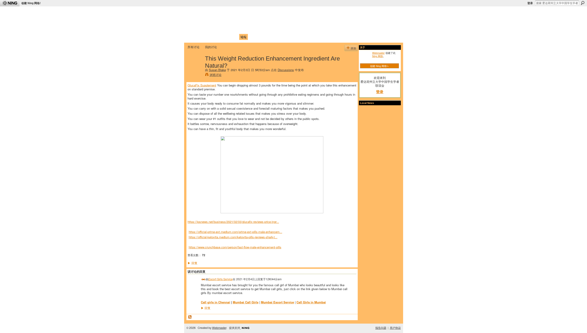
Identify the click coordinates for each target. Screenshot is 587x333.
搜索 (582, 3)
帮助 (262, 37)
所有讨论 (193, 47)
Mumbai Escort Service (277, 302)
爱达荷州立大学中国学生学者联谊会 (248, 12)
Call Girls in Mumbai (311, 302)
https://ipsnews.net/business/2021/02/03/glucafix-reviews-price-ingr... (233, 221)
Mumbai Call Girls (245, 302)
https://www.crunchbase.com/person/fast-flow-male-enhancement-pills (235, 247)
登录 (530, 3)
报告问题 (380, 328)
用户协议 (395, 328)
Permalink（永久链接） (203, 279)
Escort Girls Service (220, 279)
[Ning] (9, 3)
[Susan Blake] (195, 68)
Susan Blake (217, 70)
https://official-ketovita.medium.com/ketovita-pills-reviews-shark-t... (233, 237)
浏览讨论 (216, 74)
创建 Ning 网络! (31, 3)
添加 (353, 48)
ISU (271, 37)
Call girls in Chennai (215, 302)
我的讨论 (211, 47)
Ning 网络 (377, 56)
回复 (192, 263)
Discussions (286, 70)
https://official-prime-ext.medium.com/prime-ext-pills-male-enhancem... (235, 232)
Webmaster (378, 53)
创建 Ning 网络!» (379, 66)
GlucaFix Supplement (202, 85)
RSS (190, 317)
